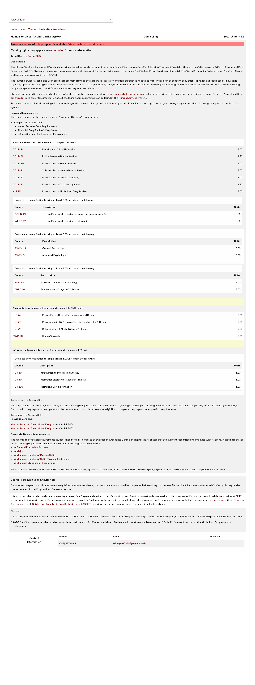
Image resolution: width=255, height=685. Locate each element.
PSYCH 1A (20, 248)
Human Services (127, 97)
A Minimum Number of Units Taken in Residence (41, 459)
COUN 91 (18, 170)
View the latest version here (86, 44)
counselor (57, 50)
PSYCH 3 (18, 336)
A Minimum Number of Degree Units (35, 455)
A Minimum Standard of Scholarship (34, 462)
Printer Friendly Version (23, 28)
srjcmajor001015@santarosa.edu (129, 543)
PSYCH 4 (19, 282)
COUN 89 (18, 156)
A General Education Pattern (31, 447)
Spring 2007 (34, 56)
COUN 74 (18, 149)
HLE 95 (16, 191)
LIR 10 (18, 372)
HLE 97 (16, 321)
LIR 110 (19, 386)
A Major (18, 451)
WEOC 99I (20, 220)
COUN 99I (20, 214)
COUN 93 (18, 184)
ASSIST (86, 503)
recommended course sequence (128, 93)
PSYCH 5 (19, 255)
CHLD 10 (20, 289)
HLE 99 (16, 328)
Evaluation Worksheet (52, 28)
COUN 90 (18, 163)
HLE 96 (16, 315)
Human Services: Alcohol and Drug (31, 424)
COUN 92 (18, 177)
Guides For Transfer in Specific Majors (54, 503)
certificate (17, 97)
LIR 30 (18, 379)
